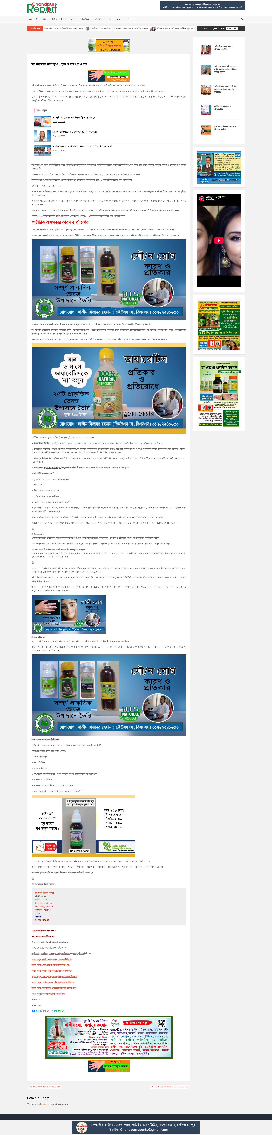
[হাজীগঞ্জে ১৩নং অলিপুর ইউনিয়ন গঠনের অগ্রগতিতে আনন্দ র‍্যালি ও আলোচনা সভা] (175, 28)
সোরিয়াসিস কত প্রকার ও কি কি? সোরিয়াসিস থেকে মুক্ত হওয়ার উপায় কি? (225, 89)
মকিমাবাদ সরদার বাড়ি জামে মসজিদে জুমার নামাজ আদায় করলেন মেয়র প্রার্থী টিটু (137, 28)
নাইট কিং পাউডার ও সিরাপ (55, 467)
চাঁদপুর (73, 19)
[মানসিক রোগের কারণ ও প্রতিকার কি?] (206, 110)
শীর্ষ (37, 19)
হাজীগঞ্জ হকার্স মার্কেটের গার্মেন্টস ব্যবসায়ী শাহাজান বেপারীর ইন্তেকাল (67, 28)
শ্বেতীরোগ (35, 953)
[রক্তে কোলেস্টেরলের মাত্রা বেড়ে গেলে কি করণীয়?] (206, 130)
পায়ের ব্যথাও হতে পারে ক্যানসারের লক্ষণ (46, 1087)
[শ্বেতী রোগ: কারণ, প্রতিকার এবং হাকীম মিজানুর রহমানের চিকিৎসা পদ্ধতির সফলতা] (206, 70)
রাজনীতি (54, 19)
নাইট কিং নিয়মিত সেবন (94, 861)
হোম (30, 19)
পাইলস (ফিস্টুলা (63, 953)
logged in (44, 1104)
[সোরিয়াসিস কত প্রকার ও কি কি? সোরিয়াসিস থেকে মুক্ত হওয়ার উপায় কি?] (206, 90)
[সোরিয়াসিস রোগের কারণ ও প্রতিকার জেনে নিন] (206, 50)
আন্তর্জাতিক (85, 19)
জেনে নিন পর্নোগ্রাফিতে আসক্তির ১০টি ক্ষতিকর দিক (168, 1087)
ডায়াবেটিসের (78, 953)
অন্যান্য (129, 19)
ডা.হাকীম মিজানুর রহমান (44, 893)
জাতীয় (44, 19)
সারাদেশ (62, 19)
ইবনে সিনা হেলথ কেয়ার (44, 903)
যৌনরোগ (52, 953)
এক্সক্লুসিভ (120, 19)
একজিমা (44, 953)
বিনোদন (110, 19)
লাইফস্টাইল (98, 19)
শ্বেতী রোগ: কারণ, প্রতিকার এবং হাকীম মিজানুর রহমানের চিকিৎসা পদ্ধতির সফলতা (225, 69)
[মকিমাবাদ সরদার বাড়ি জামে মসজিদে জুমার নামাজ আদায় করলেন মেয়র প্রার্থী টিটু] (100, 28)
